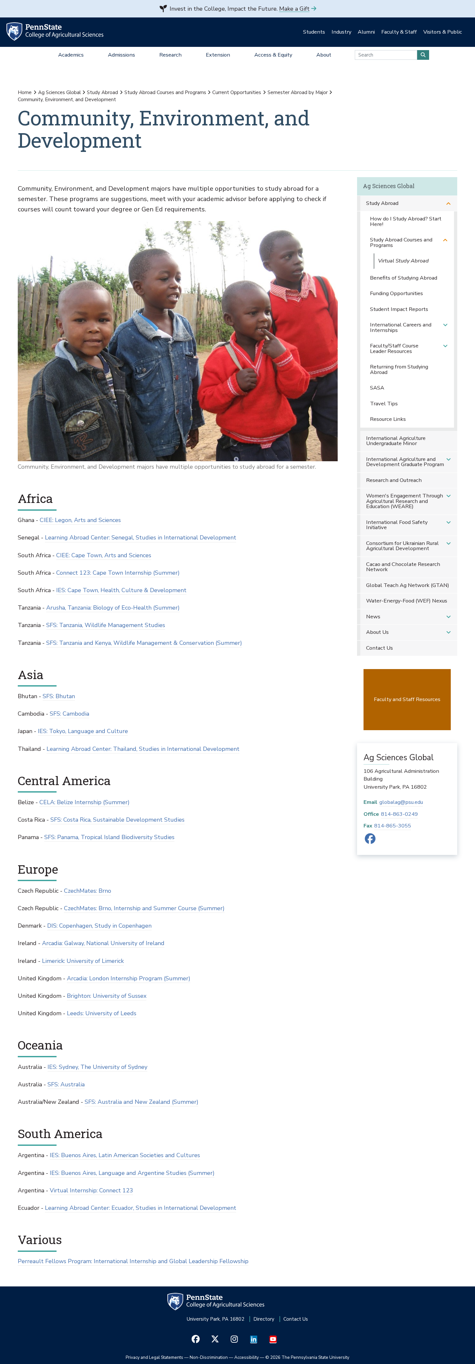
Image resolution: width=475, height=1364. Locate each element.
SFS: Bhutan (59, 696)
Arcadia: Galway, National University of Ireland (103, 943)
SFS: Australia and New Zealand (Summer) (141, 1102)
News (373, 616)
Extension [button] (218, 55)
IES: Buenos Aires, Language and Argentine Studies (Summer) (132, 1173)
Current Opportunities (236, 92)
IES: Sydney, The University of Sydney (97, 1067)
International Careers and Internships (400, 327)
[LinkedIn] (254, 1339)
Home (25, 92)
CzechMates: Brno (87, 891)
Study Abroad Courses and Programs (165, 92)
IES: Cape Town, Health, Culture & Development (121, 590)
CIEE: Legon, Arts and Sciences (80, 520)
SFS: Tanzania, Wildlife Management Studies (105, 625)
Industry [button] (341, 32)
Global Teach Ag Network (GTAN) (407, 585)
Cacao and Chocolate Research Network (403, 566)
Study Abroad (102, 92)
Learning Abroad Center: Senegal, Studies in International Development (140, 537)
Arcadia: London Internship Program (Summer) (128, 978)
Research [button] (170, 55)
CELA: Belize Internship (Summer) (84, 802)
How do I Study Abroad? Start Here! (405, 221)
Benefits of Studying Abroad (403, 278)
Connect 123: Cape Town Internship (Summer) (118, 573)
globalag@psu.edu (401, 802)
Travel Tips (384, 403)
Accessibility (246, 1357)
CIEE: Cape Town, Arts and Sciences (103, 555)
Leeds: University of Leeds (101, 1013)
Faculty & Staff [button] (399, 32)
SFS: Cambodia (69, 714)
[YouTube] (273, 1339)
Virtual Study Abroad (403, 260)
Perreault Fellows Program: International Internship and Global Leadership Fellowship (133, 1261)
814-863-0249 (399, 814)
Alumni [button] (366, 32)
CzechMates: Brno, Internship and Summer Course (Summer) (144, 908)
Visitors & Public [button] (442, 32)
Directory (263, 1319)
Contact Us (379, 648)
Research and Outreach (394, 480)
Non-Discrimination (209, 1357)
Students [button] (314, 32)
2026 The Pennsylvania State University (307, 1357)
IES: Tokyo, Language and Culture (83, 731)
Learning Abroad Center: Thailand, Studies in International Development (143, 749)
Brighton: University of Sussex (106, 996)
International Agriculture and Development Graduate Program (405, 461)
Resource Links (388, 419)
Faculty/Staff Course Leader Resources (394, 348)
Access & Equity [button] (273, 55)
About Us (377, 632)
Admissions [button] (121, 55)
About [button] (323, 55)
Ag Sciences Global (59, 92)
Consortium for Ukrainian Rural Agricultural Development (402, 545)
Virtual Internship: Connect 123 (91, 1190)
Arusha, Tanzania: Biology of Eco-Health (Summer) (113, 608)
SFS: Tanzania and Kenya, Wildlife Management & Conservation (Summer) (144, 643)
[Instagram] (234, 1339)
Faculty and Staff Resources (407, 699)
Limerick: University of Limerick (83, 961)
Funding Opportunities (396, 293)
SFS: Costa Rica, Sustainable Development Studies (117, 820)
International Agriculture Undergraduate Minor (396, 440)
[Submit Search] (423, 55)
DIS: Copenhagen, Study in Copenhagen (99, 926)
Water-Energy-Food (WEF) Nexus (406, 600)
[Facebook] (370, 841)
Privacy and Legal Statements (154, 1357)
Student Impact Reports (399, 309)
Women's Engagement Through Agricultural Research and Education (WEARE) (404, 501)
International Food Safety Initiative (397, 524)
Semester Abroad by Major (298, 92)
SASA (377, 387)
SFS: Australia (66, 1084)
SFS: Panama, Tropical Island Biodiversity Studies (109, 837)
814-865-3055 (392, 825)
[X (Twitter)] (215, 1339)
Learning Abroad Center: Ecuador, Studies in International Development (140, 1208)
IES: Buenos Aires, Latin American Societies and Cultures (125, 1155)
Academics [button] (71, 55)
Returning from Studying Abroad (399, 369)
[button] (448, 203)
